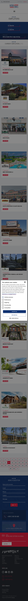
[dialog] (14, 300)
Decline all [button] (14, 315)
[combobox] (25, 282)
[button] (14, 318)
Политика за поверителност (9, 294)
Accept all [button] (14, 311)
